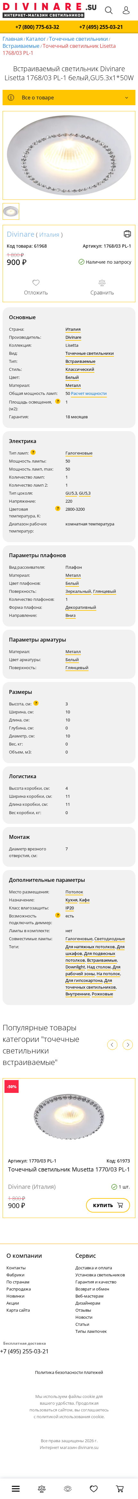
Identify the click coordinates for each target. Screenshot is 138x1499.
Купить (103, 1205)
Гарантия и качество (95, 1282)
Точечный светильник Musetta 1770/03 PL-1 (69, 1169)
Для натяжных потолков (90, 947)
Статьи (82, 1324)
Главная (13, 38)
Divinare (20, 234)
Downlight (75, 967)
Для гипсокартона (83, 980)
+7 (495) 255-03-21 (101, 27)
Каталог (36, 38)
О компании (24, 1255)
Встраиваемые (21, 45)
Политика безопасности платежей (69, 1372)
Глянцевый (104, 591)
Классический (79, 369)
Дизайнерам (87, 1303)
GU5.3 (71, 493)
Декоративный (80, 607)
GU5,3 (85, 493)
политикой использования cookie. (71, 1416)
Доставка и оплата (93, 1268)
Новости (83, 1317)
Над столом (99, 967)
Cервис (85, 1255)
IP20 (69, 908)
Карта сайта (18, 1310)
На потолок (108, 973)
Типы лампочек (91, 1331)
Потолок (74, 892)
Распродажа (18, 1289)
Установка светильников (100, 1275)
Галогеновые (78, 453)
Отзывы (83, 1310)
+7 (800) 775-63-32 (37, 27)
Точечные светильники (78, 38)
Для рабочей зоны (92, 970)
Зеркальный (78, 591)
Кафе (84, 900)
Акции (12, 1303)
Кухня (71, 900)
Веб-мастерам (89, 1296)
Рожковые (102, 994)
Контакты (16, 1268)
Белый (72, 377)
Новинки (15, 1296)
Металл (73, 385)
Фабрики (15, 1275)
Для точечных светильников (90, 983)
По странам (18, 1282)
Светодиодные (109, 938)
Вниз (70, 615)
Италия (49, 234)
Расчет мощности (89, 393)
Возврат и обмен (92, 1289)
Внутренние (77, 994)
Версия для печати (127, 234)
